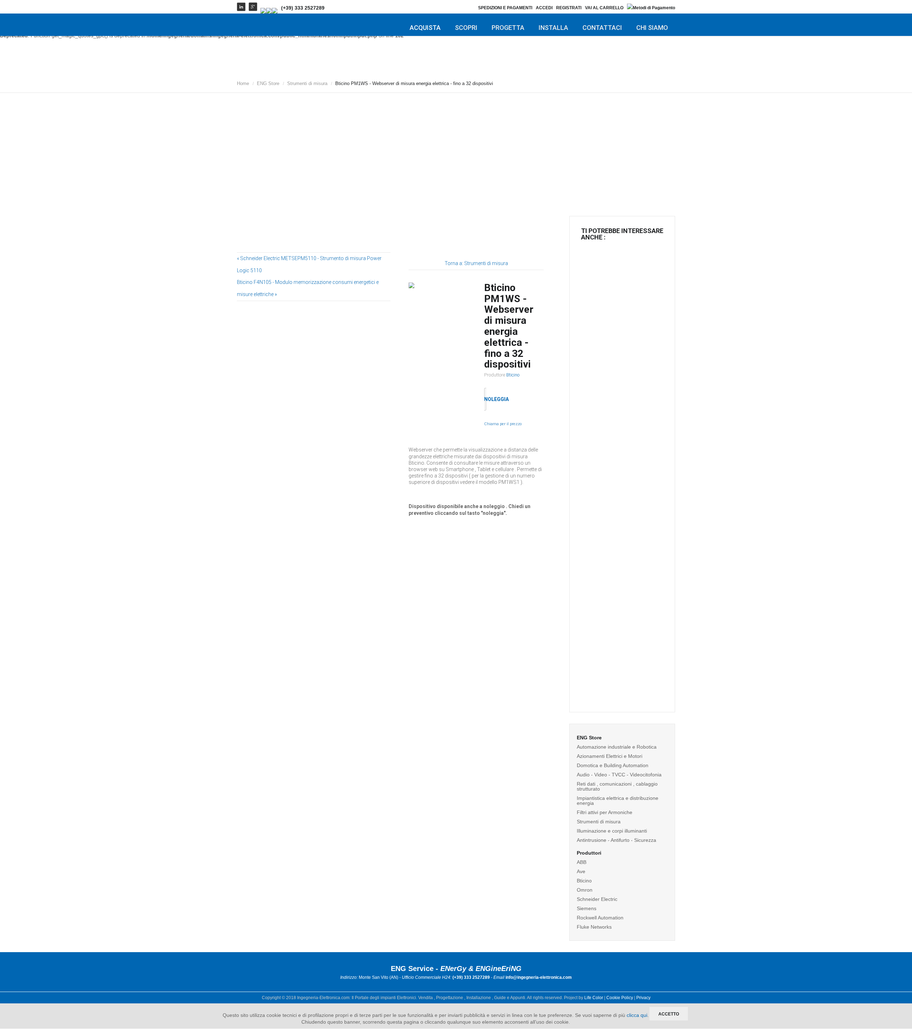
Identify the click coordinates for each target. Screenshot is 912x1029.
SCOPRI (466, 27)
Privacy (643, 997)
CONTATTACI (602, 27)
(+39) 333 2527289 (303, 8)
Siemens (586, 908)
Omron (584, 890)
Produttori (589, 853)
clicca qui (637, 1015)
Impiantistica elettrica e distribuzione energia (617, 800)
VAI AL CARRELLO (604, 7)
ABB (581, 862)
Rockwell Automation (600, 917)
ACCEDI (544, 7)
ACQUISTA (425, 27)
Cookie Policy (619, 997)
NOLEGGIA (496, 399)
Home (243, 83)
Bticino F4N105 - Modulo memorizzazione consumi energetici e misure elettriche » (308, 288)
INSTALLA (553, 27)
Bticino (512, 375)
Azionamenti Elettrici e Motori (609, 756)
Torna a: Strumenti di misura (476, 263)
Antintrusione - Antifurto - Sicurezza (616, 840)
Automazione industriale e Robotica (617, 747)
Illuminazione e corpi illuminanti (612, 831)
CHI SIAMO (652, 27)
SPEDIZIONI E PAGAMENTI (505, 7)
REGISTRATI (568, 7)
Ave (581, 871)
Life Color (593, 997)
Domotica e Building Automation (612, 765)
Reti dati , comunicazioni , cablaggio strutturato (617, 786)
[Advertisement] (456, 147)
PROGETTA (508, 27)
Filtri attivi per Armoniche (604, 812)
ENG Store (268, 83)
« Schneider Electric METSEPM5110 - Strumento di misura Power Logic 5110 (309, 264)
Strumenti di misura (307, 83)
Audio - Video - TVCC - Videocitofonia (619, 774)
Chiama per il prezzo (503, 424)
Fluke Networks (594, 927)
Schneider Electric (597, 899)
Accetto (668, 1014)
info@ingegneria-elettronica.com (539, 977)
